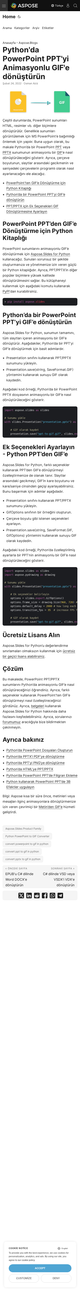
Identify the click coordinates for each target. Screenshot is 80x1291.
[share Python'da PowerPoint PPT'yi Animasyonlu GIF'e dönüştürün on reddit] (37, 896)
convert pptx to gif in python (22, 859)
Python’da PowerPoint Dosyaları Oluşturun (39, 750)
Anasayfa (9, 43)
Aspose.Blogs (28, 43)
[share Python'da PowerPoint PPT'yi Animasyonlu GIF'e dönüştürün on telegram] (60, 896)
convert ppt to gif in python (22, 851)
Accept (40, 1268)
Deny (56, 1278)
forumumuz (12, 722)
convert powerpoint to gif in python (26, 843)
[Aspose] (25, 5)
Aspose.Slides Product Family (23, 828)
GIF (59, 152)
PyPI (6, 291)
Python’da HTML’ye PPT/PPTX (29, 769)
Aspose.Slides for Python (50, 254)
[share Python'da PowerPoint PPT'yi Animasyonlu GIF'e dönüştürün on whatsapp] (52, 896)
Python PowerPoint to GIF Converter (27, 836)
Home (9, 16)
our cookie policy (26, 1260)
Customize (24, 1278)
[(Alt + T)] (19, 16)
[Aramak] (75, 5)
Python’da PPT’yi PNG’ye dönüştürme (35, 763)
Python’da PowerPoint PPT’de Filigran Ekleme (41, 775)
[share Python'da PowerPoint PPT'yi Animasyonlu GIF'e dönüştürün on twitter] (21, 896)
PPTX (7, 152)
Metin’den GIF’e (51, 807)
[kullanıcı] (68, 5)
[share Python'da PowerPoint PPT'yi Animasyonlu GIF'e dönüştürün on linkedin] (29, 896)
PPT (58, 147)
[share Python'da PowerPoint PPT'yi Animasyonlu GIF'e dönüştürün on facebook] (44, 896)
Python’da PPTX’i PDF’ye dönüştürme (35, 756)
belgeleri (37, 706)
